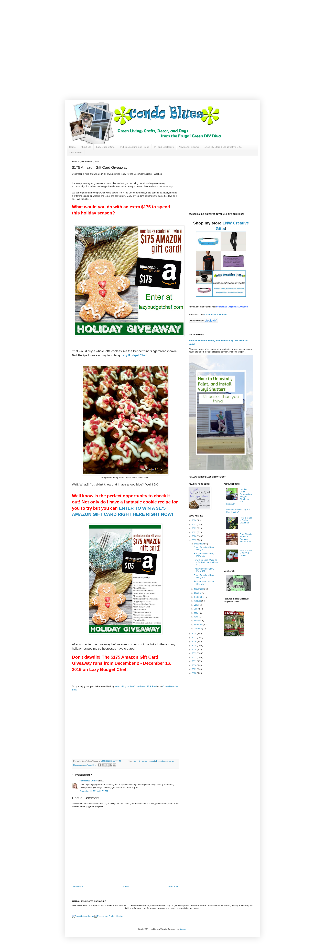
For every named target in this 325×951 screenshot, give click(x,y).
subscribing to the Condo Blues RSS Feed (136, 686)
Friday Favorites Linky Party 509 (204, 548)
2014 (194, 649)
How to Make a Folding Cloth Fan (246, 520)
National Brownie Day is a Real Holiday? (238, 511)
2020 (194, 536)
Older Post (173, 886)
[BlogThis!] (103, 765)
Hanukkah (77, 765)
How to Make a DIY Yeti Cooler (246, 553)
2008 (194, 673)
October (198, 593)
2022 (194, 528)
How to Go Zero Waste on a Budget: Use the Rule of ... (206, 562)
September (199, 597)
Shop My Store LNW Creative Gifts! (223, 147)
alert (136, 761)
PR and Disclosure (164, 147)
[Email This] (99, 765)
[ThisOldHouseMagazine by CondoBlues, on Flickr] (234, 636)
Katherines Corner (89, 781)
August (197, 601)
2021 (194, 532)
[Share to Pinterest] (114, 765)
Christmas (143, 761)
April (196, 617)
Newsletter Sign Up (189, 147)
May (196, 613)
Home (72, 147)
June (196, 609)
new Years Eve (89, 765)
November (199, 589)
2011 (194, 661)
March (197, 620)
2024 (194, 520)
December (160, 761)
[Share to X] (107, 765)
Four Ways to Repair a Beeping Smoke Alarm (246, 538)
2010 (194, 665)
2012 (194, 657)
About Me (86, 147)
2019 (194, 540)
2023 (194, 524)
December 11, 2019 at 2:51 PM (94, 791)
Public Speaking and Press (134, 147)
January (198, 628)
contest (152, 761)
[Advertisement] (108, 23)
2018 (194, 633)
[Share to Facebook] (110, 765)
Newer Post (78, 886)
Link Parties (75, 152)
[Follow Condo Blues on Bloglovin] (203, 322)
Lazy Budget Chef (105, 147)
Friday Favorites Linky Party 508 (204, 554)
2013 (194, 653)
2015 (194, 645)
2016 (194, 641)
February (198, 625)
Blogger (183, 929)
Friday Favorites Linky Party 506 (204, 576)
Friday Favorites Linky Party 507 (204, 570)
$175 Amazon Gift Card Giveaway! (204, 582)
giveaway (170, 761)
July (196, 605)
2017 (194, 637)
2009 (194, 669)
